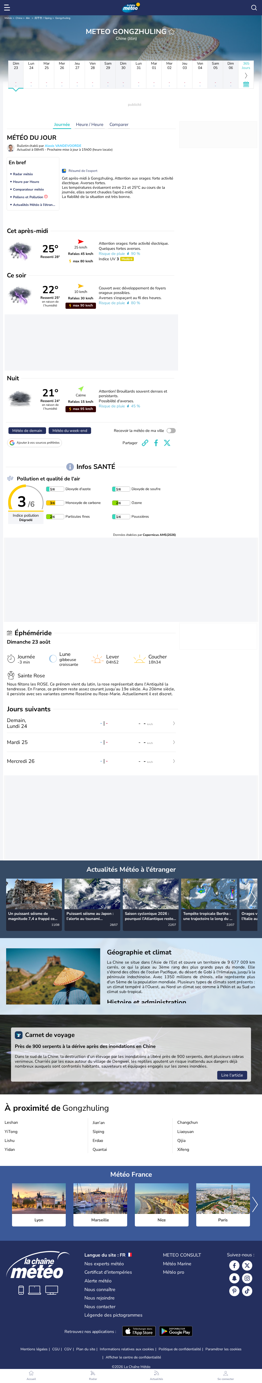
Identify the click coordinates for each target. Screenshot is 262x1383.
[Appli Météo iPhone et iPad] (139, 1331)
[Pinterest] (234, 1291)
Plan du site (85, 1349)
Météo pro (173, 1272)
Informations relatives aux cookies (127, 1349)
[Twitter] (247, 1265)
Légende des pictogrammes (113, 1315)
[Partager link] (145, 443)
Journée (62, 124)
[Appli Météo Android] (175, 1331)
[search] (254, 8)
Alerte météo (98, 1281)
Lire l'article (232, 1075)
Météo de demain (27, 430)
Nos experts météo (104, 1264)
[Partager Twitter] (167, 443)
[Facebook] (234, 1265)
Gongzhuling (62, 18)
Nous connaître (99, 1289)
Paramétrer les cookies (223, 1349)
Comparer (119, 124)
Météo (8, 18)
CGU (56, 1349)
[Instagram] (247, 1278)
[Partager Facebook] (156, 443)
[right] (253, 899)
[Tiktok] (247, 1291)
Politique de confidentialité (180, 1349)
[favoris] (171, 31)
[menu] (8, 8)
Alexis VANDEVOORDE (63, 146)
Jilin (28, 18)
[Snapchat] (234, 1278)
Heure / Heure (89, 124)
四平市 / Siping (43, 18)
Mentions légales (34, 1349)
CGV (68, 1349)
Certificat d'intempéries (108, 1272)
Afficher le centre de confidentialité (133, 1357)
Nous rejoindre (99, 1298)
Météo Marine (177, 1264)
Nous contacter (99, 1307)
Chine (19, 18)
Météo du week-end (69, 430)
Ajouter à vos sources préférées (38, 443)
